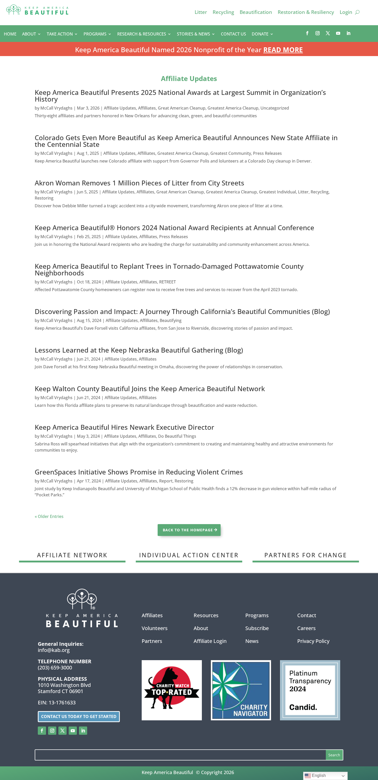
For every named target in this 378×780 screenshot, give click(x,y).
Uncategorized (274, 108)
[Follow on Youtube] (338, 33)
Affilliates (147, 108)
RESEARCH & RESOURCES (141, 34)
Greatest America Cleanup (233, 108)
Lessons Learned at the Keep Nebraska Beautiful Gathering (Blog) (139, 350)
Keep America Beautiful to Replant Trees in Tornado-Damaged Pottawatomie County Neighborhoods (169, 269)
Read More (283, 49)
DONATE (260, 34)
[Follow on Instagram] (317, 33)
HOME (10, 34)
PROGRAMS (95, 34)
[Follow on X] (328, 33)
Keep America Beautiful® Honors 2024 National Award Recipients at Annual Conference (174, 227)
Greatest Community (230, 153)
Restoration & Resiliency (306, 12)
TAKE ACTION (60, 34)
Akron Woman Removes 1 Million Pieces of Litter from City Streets (139, 182)
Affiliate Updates (120, 108)
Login (346, 12)
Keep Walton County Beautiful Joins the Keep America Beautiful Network (150, 388)
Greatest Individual (277, 192)
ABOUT (29, 34)
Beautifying (171, 320)
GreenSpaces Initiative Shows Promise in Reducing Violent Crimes (139, 472)
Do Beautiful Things (177, 436)
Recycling (223, 12)
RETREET (167, 282)
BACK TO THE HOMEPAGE (188, 529)
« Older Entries (49, 516)
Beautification (256, 12)
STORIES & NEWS (193, 34)
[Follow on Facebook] (307, 33)
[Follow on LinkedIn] (348, 33)
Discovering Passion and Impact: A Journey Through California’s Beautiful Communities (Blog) (182, 311)
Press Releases (267, 153)
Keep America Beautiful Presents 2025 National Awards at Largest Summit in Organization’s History (180, 96)
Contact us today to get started (78, 716)
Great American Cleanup (181, 108)
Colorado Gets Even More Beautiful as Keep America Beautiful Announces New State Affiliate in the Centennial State (186, 141)
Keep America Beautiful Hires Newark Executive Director (124, 427)
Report (166, 481)
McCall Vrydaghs (56, 108)
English (318, 775)
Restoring (44, 198)
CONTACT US (233, 34)
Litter (201, 12)
